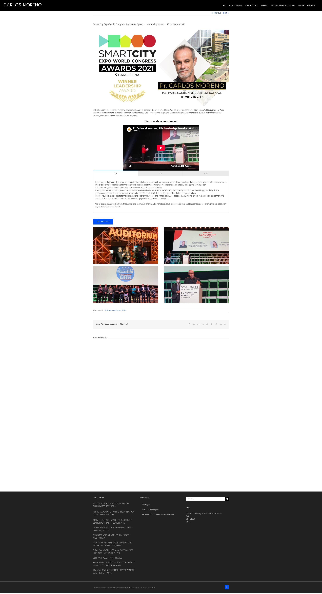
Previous (217, 13)
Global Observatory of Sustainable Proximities (204, 513)
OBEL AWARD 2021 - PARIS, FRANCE (107, 558)
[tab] (115, 173)
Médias (124, 310)
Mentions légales (126, 587)
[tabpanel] (161, 194)
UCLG (188, 522)
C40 (187, 516)
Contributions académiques (113, 310)
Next (225, 13)
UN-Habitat (190, 519)
